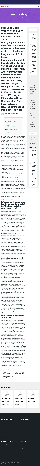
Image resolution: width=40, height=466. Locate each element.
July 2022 (31, 93)
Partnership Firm (4, 433)
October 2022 (32, 87)
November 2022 (32, 85)
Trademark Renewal (4, 446)
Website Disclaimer (24, 452)
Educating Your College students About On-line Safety (34, 38)
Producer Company (4, 435)
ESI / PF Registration (24, 423)
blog (30, 113)
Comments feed (32, 124)
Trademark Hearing (4, 450)
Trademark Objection (5, 448)
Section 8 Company (4, 437)
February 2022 (32, 102)
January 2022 (32, 104)
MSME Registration (24, 425)
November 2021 (32, 108)
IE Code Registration (24, 429)
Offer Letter (23, 446)
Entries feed (32, 122)
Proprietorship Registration (6, 427)
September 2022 (33, 89)
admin (7, 114)
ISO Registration (24, 433)
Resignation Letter (24, 448)
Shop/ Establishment (24, 435)
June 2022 (32, 95)
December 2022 (32, 83)
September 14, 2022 (14, 113)
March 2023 (32, 78)
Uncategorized (13, 114)
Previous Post (8, 373)
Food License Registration (25, 431)
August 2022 (32, 91)
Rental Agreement (24, 444)
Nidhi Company (4, 431)
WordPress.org (32, 126)
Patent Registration (4, 452)
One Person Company (5, 429)
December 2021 (32, 106)
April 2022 (31, 98)
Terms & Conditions (24, 450)
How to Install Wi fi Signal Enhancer (34, 66)
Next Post (19, 371)
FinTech (31, 115)
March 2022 (32, 100)
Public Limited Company (5, 423)
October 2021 (32, 110)
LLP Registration (4, 425)
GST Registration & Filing (25, 427)
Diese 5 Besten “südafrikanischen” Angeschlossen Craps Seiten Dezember (34, 49)
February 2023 (32, 80)
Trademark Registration (5, 444)
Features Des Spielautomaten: (11, 129)
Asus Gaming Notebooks (34, 72)
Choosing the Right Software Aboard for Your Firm (34, 59)
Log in (31, 120)
